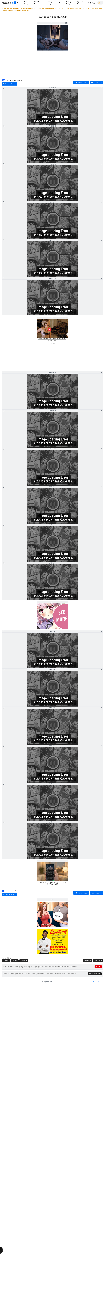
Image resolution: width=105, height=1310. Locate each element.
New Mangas (26, 3)
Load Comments (94, 974)
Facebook (6, 961)
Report (98, 967)
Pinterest (24, 961)
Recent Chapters (37, 3)
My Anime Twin (80, 3)
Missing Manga (49, 3)
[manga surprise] (90, 3)
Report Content (98, 982)
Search (19, 3)
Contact (61, 3)
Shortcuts (87, 961)
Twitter (15, 961)
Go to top (97, 961)
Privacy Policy (68, 3)
